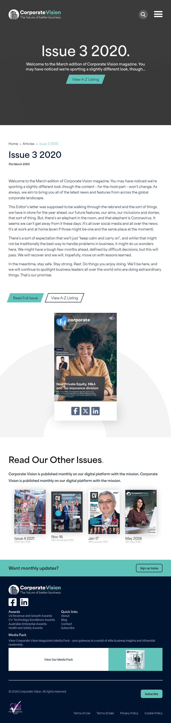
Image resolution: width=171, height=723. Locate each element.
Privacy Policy (129, 713)
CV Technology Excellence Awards (32, 619)
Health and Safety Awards (26, 628)
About (65, 615)
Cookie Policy (153, 713)
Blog (64, 619)
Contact (66, 624)
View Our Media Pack (58, 659)
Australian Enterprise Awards (28, 624)
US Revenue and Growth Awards (30, 615)
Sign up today (149, 568)
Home (13, 143)
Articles (28, 143)
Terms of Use (81, 713)
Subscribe (67, 628)
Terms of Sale (105, 713)
